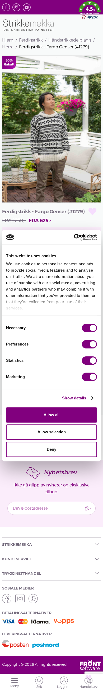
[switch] (89, 344)
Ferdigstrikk (31, 39)
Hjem (7, 39)
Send (87, 508)
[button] (89, 11)
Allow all (51, 415)
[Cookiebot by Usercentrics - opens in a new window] (74, 237)
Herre (7, 46)
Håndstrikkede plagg (69, 39)
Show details (74, 398)
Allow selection (52, 432)
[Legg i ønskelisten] (92, 211)
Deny (51, 449)
